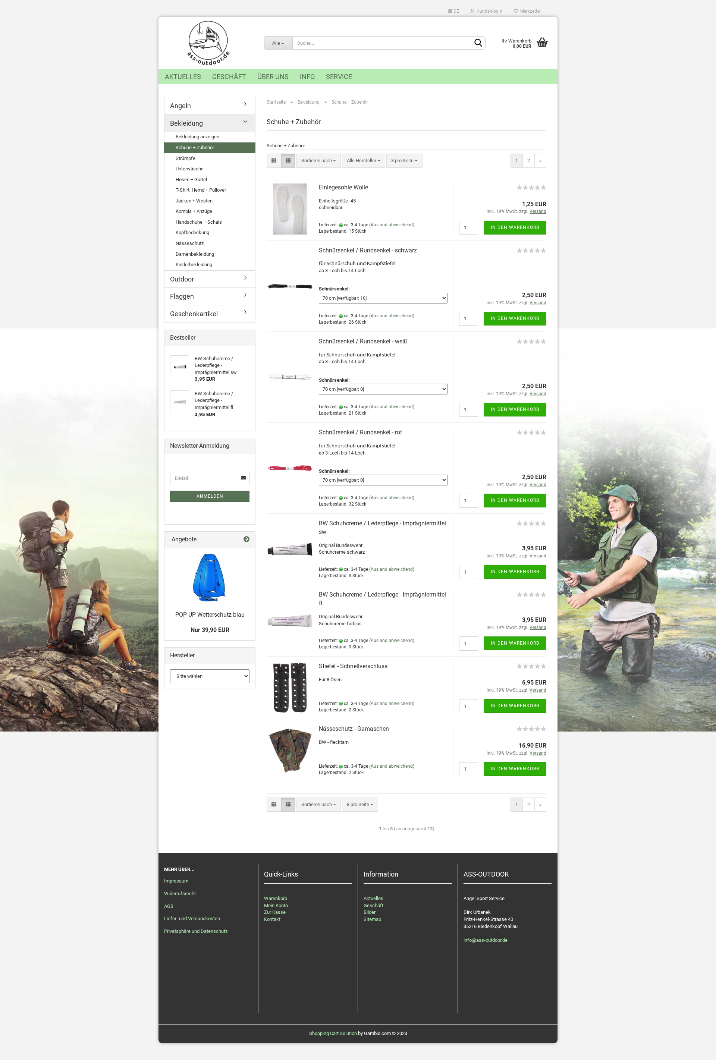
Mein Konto (276, 905)
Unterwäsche (190, 169)
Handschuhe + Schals (199, 222)
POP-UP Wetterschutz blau (210, 614)
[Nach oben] (695, 1049)
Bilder (370, 912)
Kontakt (272, 919)
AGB (168, 906)
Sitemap (372, 919)
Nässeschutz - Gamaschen (354, 728)
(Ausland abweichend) (391, 224)
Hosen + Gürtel (191, 179)
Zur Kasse (275, 912)
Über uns (273, 77)
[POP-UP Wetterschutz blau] (210, 577)
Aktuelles (183, 77)
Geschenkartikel (194, 314)
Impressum (176, 881)
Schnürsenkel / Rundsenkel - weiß (363, 341)
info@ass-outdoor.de (486, 940)
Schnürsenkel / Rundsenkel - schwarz (368, 250)
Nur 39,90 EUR (210, 629)
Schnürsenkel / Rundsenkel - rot (360, 432)
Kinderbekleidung (194, 264)
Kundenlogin (488, 11)
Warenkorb (275, 898)
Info (307, 77)
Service (339, 77)
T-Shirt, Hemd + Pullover (201, 190)
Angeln (180, 106)
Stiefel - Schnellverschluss (353, 666)
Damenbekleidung (195, 254)
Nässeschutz (190, 243)
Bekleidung (186, 123)
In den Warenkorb (515, 227)
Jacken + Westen (194, 201)
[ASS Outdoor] (208, 43)
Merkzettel (529, 11)
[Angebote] (246, 539)
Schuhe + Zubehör (195, 147)
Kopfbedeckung (192, 232)
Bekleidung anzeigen (197, 136)
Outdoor (182, 279)
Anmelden (210, 496)
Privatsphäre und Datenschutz (195, 931)
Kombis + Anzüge (194, 211)
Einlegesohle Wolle (343, 187)
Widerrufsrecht (180, 893)
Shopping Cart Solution (333, 1033)
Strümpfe (185, 158)
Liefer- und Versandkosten (192, 918)
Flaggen (182, 296)
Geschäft (229, 77)
